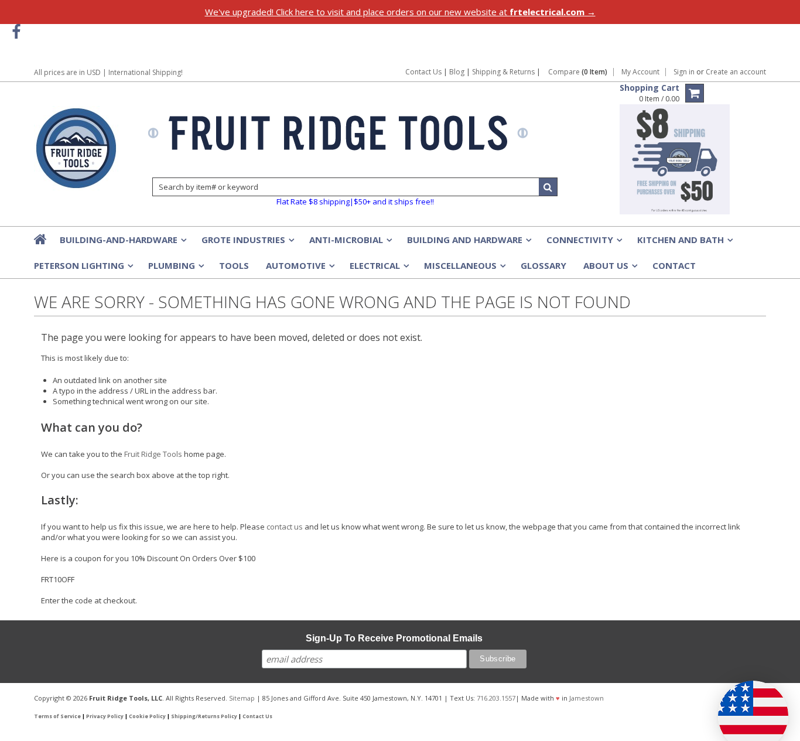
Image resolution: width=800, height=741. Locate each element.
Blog (456, 72)
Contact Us (423, 72)
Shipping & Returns (504, 72)
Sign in (684, 72)
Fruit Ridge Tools (153, 454)
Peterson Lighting (82, 268)
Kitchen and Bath (684, 243)
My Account (640, 72)
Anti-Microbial (349, 243)
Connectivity (583, 243)
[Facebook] (16, 32)
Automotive (299, 268)
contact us (284, 526)
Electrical (378, 268)
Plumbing (175, 268)
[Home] (41, 239)
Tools (234, 265)
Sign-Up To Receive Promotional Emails (394, 638)
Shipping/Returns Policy (204, 716)
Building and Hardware (468, 243)
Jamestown (586, 698)
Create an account (736, 72)
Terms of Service (57, 716)
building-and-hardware (122, 243)
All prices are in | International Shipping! (108, 72)
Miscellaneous (464, 268)
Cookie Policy (147, 716)
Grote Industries (246, 243)
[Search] (548, 186)
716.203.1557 (496, 698)
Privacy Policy (105, 716)
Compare (577, 72)
